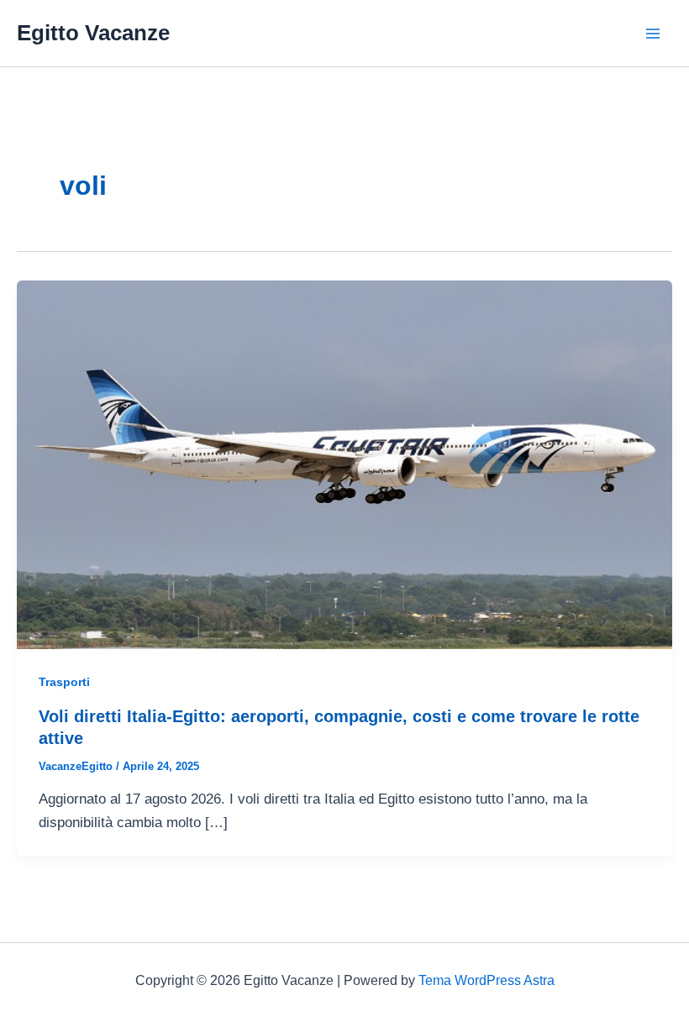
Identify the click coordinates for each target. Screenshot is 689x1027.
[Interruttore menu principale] (653, 33)
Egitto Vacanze (93, 32)
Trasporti (64, 682)
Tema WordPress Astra (486, 980)
